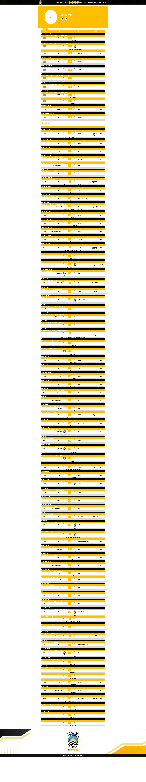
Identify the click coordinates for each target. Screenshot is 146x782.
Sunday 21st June (45, 471)
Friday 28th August (45, 129)
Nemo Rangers (80, 516)
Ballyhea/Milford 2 (58, 392)
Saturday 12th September (47, 82)
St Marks (79, 483)
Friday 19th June (45, 479)
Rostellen (74, 589)
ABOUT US (61, 2)
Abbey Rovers (80, 534)
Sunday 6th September (46, 57)
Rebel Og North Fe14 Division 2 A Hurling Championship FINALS (54, 43)
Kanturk (79, 69)
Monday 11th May (45, 665)
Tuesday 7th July (45, 419)
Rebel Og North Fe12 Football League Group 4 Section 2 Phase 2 (54, 35)
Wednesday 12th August (46, 227)
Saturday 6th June (45, 512)
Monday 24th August (46, 147)
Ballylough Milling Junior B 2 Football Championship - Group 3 (54, 99)
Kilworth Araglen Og (58, 458)
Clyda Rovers (80, 53)
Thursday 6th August (46, 260)
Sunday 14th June (45, 496)
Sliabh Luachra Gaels (81, 299)
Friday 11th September (46, 73)
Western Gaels (59, 273)
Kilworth (74, 461)
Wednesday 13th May (46, 657)
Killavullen (79, 190)
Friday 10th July (45, 396)
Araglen (79, 291)
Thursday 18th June (45, 488)
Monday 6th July (45, 427)
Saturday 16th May (45, 640)
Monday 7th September (46, 65)
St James (79, 181)
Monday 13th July (45, 380)
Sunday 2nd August (45, 287)
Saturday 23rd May (45, 591)
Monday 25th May (45, 569)
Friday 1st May (44, 719)
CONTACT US (101, 2)
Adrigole (60, 475)
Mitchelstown (80, 117)
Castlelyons (59, 282)
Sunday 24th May (45, 583)
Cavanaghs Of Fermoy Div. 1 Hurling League (50, 555)
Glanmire (79, 440)
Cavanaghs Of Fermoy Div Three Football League (51, 531)
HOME (58, 2)
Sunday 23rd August (46, 155)
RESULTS (70, 2)
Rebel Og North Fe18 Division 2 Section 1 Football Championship (54, 229)
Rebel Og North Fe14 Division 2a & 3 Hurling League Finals (53, 262)
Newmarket (60, 78)
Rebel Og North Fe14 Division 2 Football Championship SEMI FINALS (55, 75)
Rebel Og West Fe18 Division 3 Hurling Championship (52, 179)
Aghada (60, 587)
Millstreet (79, 143)
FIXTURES (66, 2)
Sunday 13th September (46, 90)
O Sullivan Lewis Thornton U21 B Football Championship (53, 115)
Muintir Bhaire (80, 247)
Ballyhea (68, 209)
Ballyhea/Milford (80, 423)
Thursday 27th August (46, 139)
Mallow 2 (79, 595)
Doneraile (66, 137)
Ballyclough (69, 417)
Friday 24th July (45, 338)
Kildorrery (74, 345)
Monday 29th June (45, 444)
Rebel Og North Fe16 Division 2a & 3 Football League (52, 406)
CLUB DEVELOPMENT (82, 2)
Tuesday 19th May (45, 623)
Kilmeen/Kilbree (59, 351)
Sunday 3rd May (45, 711)
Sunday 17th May (45, 631)
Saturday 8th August (46, 252)
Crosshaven (59, 151)
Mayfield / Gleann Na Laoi (82, 707)
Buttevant (60, 37)
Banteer (74, 452)
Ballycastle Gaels (81, 611)
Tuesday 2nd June (45, 529)
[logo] (40, 2)
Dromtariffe (74, 551)
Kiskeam (79, 627)
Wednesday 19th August (46, 177)
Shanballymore (70, 293)
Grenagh (60, 324)
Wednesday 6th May (46, 703)
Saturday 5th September (46, 42)
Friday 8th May (44, 686)
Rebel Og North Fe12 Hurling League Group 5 (50, 498)
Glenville (71, 442)
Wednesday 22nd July (46, 347)
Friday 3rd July (44, 436)
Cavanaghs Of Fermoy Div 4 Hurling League (50, 633)
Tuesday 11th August (46, 235)
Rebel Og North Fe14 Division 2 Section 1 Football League (53, 237)
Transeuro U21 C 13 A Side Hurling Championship (51, 289)
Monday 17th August (46, 194)
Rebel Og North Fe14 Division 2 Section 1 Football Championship (54, 547)
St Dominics (79, 239)
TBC (74, 410)
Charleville (79, 37)
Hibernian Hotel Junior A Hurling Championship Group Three (53, 51)
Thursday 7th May (45, 694)
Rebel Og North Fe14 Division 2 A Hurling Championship (53, 171)
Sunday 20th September (46, 105)
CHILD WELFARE (90, 2)
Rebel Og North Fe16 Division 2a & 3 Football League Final (53, 412)
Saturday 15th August (46, 211)
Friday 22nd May (45, 599)
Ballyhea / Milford (58, 206)
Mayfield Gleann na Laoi (82, 198)
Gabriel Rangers (80, 698)
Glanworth (79, 101)
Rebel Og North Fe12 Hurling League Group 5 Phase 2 (52, 59)
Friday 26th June (45, 453)
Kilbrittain (79, 467)
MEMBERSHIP (75, 2)
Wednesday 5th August (46, 269)
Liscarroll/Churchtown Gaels (56, 165)
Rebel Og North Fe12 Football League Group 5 (50, 563)
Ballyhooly (79, 159)
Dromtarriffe (59, 431)
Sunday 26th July (45, 328)
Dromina (65, 337)
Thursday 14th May (45, 648)
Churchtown (75, 167)
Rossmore (74, 354)
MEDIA (106, 2)
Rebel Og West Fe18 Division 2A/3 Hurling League (51, 659)
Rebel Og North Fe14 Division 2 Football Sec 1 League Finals (53, 204)
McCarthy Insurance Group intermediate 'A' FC (50, 84)
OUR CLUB (96, 2)
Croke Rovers (59, 223)
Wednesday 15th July (46, 372)
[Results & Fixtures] (62, 20)
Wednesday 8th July (46, 404)
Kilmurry (60, 215)
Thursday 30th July (45, 312)
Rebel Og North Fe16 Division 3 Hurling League (51, 465)
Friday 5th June (44, 520)
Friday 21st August (45, 169)
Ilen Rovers (60, 86)
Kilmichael (74, 277)
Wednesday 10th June (46, 504)
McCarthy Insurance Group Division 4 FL (49, 438)
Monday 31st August (46, 33)
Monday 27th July (45, 320)
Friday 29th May (45, 553)
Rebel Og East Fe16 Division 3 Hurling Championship (52, 196)
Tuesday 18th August (46, 186)
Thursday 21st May (45, 607)
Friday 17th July (45, 364)
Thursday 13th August (46, 219)
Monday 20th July (45, 356)
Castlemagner (74, 225)
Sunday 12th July (45, 388)
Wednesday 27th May (46, 561)
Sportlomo (80, 755)
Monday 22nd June (45, 463)
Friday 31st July (44, 304)
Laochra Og (79, 173)
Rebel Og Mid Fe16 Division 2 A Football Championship (52, 67)
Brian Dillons (59, 109)
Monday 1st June (45, 545)
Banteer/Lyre (59, 448)
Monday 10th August (46, 243)
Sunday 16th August (46, 202)
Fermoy (79, 723)
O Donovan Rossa (81, 676)
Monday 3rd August (45, 278)
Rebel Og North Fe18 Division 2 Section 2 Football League (53, 446)
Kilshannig (79, 670)
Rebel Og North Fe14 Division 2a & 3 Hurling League (52, 398)
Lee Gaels (79, 46)
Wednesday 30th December (47, 113)
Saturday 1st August (46, 295)
